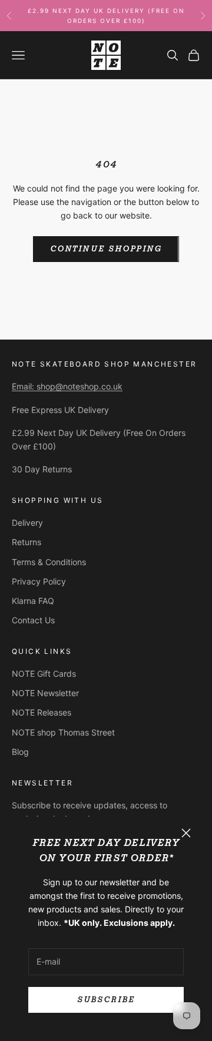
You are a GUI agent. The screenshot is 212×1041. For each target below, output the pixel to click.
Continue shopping (105, 248)
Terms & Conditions (49, 562)
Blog (20, 752)
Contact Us (33, 620)
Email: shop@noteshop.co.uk (67, 386)
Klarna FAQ (33, 601)
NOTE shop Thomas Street (63, 732)
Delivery (27, 523)
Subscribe (105, 999)
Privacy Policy (39, 581)
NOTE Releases (41, 712)
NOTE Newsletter (45, 693)
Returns (26, 542)
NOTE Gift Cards (44, 674)
